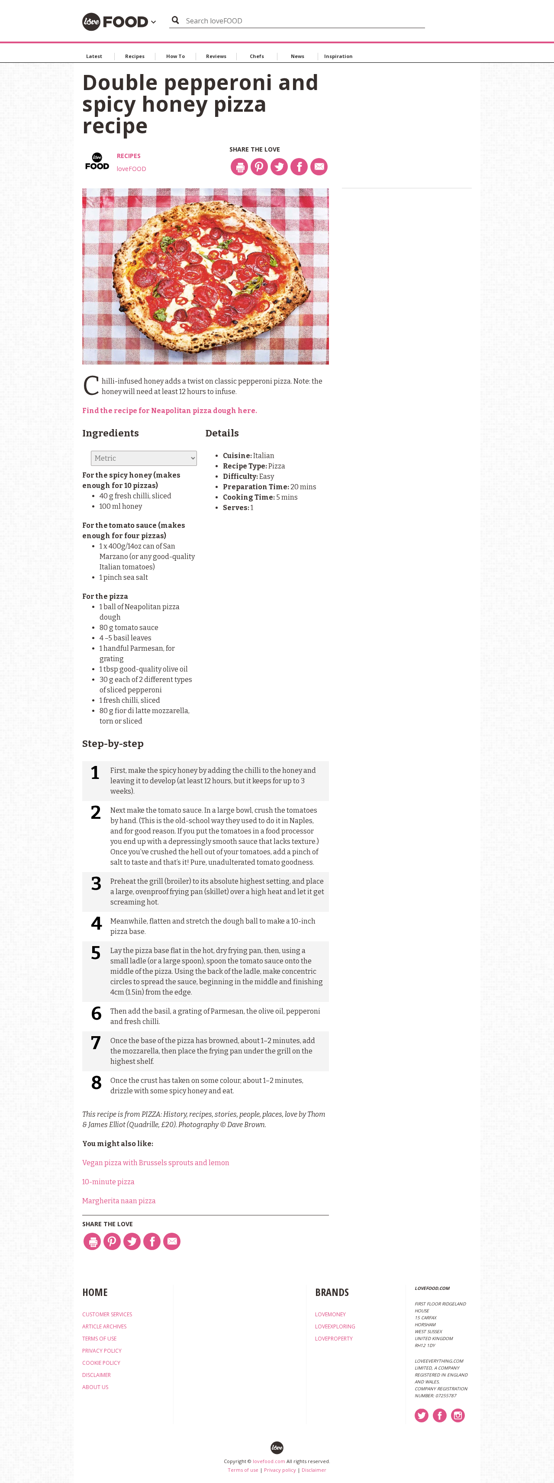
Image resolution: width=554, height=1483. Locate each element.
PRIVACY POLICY (102, 1350)
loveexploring (335, 1326)
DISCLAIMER (96, 1375)
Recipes (135, 56)
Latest (94, 56)
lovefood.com (269, 1461)
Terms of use (243, 1470)
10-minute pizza (108, 1182)
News (297, 56)
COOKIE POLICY (101, 1363)
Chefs (257, 56)
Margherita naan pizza (119, 1201)
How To (175, 56)
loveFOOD (131, 169)
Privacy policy (280, 1470)
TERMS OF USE (99, 1338)
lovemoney (330, 1314)
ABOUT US (95, 1387)
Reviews (216, 56)
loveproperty (334, 1338)
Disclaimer (314, 1470)
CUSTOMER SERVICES (107, 1314)
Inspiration (338, 56)
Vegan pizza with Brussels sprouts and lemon (155, 1163)
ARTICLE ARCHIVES (104, 1326)
